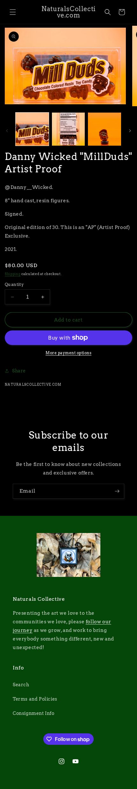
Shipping (13, 274)
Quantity (14, 284)
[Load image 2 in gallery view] (68, 129)
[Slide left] (7, 131)
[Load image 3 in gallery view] (104, 129)
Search (21, 684)
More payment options (68, 352)
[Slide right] (130, 131)
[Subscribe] (117, 491)
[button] (13, 12)
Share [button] (19, 370)
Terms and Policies (35, 699)
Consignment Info (33, 713)
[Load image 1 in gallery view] (32, 129)
